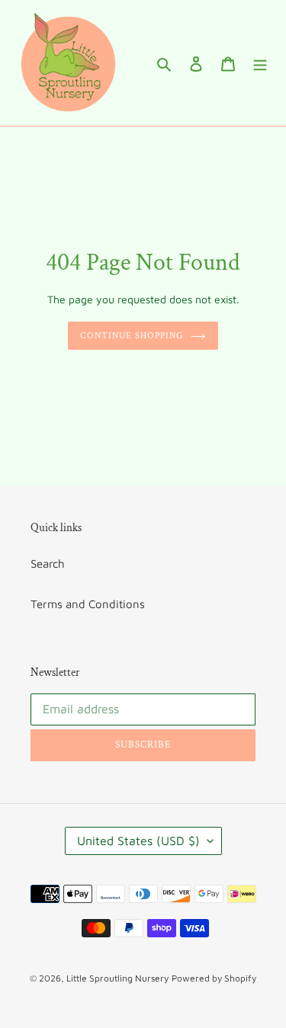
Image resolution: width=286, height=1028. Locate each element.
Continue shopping (131, 335)
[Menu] (260, 62)
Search (48, 563)
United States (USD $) (138, 840)
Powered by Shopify (214, 978)
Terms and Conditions (88, 603)
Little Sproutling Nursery (117, 978)
